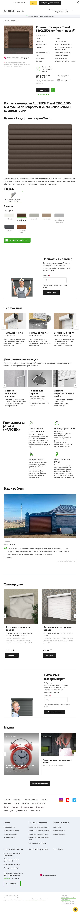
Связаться (14, 884)
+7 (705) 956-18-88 (61, 12)
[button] (76, 327)
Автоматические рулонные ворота (59, 628)
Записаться (51, 292)
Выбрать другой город (50, 3)
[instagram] (61, 800)
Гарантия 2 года (47, 67)
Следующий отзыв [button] (65, 561)
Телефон (46, 276)
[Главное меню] (73, 11)
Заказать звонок (54, 712)
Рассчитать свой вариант (18, 240)
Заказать (42, 90)
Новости (71, 727)
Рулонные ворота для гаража (18, 628)
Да (33, 3)
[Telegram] (74, 800)
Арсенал (13, 544)
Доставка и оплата (43, 94)
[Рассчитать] (53, 90)
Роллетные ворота (10, 21)
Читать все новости (40, 783)
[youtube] (67, 800)
